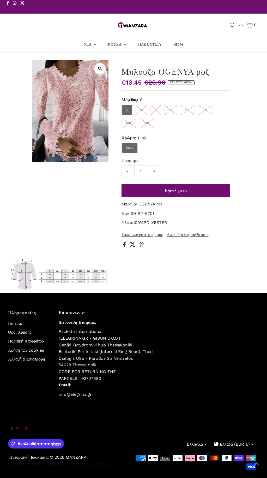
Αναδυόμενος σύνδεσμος (188, 235)
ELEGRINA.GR (74, 338)
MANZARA (76, 457)
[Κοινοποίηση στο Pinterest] (141, 245)
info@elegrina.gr (75, 394)
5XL (147, 123)
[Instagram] (14, 7)
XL (170, 110)
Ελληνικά (195, 444)
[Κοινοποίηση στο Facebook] (125, 245)
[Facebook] (7, 7)
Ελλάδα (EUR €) (235, 444)
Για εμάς (15, 323)
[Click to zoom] (100, 69)
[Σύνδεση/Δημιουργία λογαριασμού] (241, 25)
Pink (130, 148)
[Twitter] (22, 7)
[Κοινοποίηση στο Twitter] (133, 245)
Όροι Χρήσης (19, 332)
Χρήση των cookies (26, 350)
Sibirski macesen (26, 464)
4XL (129, 123)
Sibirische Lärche (62, 464)
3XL (205, 110)
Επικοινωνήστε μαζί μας (142, 235)
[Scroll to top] (256, 467)
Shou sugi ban (95, 464)
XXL (187, 110)
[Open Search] (232, 25)
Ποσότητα (130, 160)
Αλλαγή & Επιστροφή (26, 359)
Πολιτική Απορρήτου (26, 341)
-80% (178, 44)
